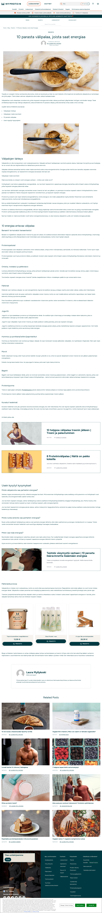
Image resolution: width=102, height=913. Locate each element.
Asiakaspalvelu (49, 860)
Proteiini (21, 9)
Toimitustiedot (49, 879)
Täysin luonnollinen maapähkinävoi (17, 636)
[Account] (93, 4)
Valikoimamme (64, 876)
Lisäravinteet (29, 9)
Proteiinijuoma (27, 390)
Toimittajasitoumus (75, 895)
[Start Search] (61, 4)
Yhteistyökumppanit (75, 888)
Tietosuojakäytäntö (75, 874)
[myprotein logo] (11, 4)
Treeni (27, 20)
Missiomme (73, 864)
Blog (9, 28)
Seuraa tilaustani (49, 875)
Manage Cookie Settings (67, 905)
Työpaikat (73, 891)
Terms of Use (36, 911)
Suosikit (14, 9)
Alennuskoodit (87, 866)
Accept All (91, 905)
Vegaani (67, 9)
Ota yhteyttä (49, 864)
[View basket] (98, 4)
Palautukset (48, 871)
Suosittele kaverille (90, 861)
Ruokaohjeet (72, 20)
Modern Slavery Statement (74, 869)
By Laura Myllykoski (54, 43)
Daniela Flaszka (61, 437)
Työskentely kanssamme (73, 883)
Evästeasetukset (9, 887)
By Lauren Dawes (15, 842)
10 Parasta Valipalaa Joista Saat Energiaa (27, 28)
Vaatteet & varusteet (63, 865)
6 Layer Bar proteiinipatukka (84, 636)
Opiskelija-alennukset (89, 870)
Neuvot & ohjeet (63, 871)
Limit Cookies (80, 905)
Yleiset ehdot (74, 877)
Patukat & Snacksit (58, 9)
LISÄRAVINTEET (33, 4)
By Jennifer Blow (66, 806)
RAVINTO (51, 32)
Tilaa (8, 859)
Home (4, 28)
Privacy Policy (27, 911)
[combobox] (74, 4)
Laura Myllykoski (61, 468)
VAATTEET (48, 4)
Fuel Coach (86, 3)
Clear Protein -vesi (51, 636)
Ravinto (40, 20)
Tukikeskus (48, 867)
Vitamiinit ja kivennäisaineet (43, 9)
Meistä (72, 860)
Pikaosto (18, 643)
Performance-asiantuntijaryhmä (81, 9)
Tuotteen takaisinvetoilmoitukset (51, 884)
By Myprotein (64, 734)
